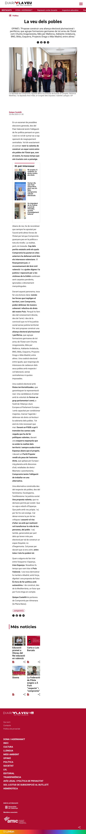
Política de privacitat (11, 729)
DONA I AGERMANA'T (23, 10)
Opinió (7, 758)
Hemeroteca (10, 788)
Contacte (7, 725)
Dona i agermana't (14, 739)
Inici (5, 743)
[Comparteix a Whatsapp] (45, 43)
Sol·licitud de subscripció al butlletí (25, 784)
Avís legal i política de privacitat (23, 781)
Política (15, 16)
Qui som (6, 722)
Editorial (8, 773)
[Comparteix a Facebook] (41, 43)
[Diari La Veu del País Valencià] (17, 7)
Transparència (12, 777)
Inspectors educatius (70, 10)
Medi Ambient (11, 754)
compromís (19, 610)
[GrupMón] (43, 832)
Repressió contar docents (47, 10)
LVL (5, 769)
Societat (8, 765)
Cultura (8, 746)
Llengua (8, 750)
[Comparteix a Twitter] (38, 43)
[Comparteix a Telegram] (48, 43)
